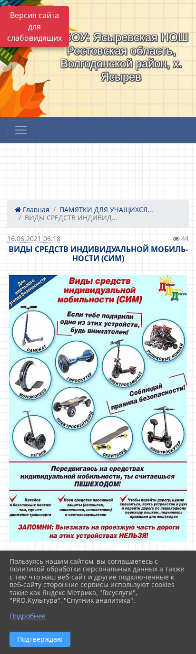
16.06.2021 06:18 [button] (33, 238)
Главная (35, 209)
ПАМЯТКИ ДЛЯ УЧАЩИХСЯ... (106, 209)
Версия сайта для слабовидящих (34, 26)
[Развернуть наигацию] (21, 130)
